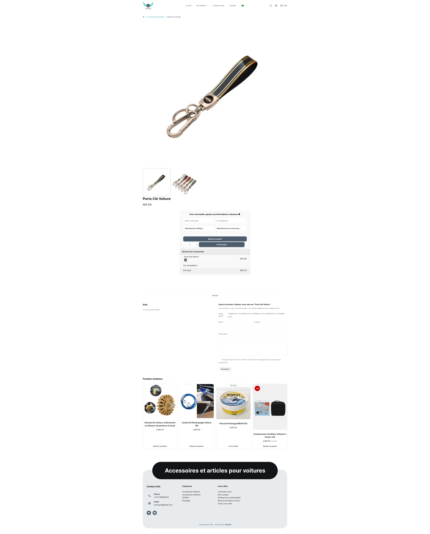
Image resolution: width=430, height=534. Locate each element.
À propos (232, 5)
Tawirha (228, 524)
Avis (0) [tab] (215, 295)
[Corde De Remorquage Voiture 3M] (197, 401)
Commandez (221, 244)
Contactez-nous (218, 5)
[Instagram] (155, 513)
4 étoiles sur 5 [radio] (270, 313)
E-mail (257, 322)
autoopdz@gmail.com (163, 505)
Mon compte (223, 495)
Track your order (225, 503)
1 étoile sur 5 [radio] (233, 313)
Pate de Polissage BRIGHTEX (233, 423)
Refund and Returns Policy (229, 501)
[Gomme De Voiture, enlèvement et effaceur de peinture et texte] (160, 401)
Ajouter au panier (215, 239)
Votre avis (223, 334)
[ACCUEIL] (143, 17)
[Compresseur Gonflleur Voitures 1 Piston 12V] (270, 407)
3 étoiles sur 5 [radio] (258, 313)
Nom (221, 322)
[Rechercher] (271, 6)
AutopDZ (218, 524)
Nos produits (201, 5)
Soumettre (225, 369)
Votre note (221, 315)
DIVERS (185, 497)
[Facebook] (149, 513)
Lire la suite (233, 446)
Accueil (188, 5)
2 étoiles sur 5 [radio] (245, 313)
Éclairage (186, 501)
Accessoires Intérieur (191, 492)
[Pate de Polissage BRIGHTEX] (233, 403)
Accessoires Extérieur (191, 495)
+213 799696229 (161, 497)
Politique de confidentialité (229, 497)
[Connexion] (276, 6)
